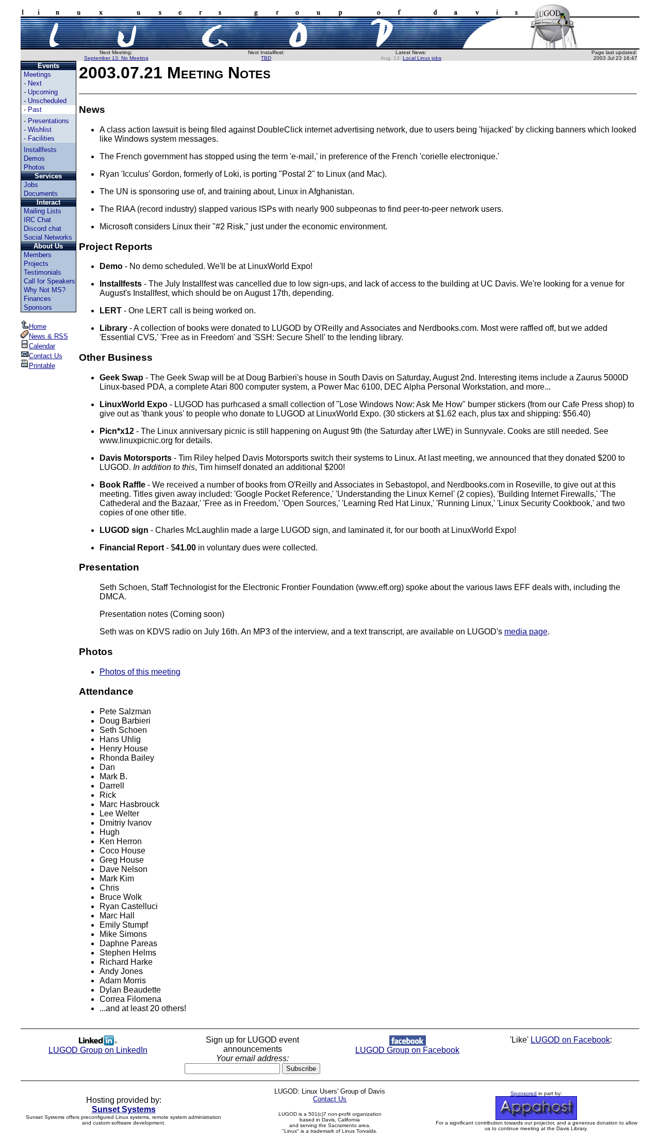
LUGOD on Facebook (570, 1039)
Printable (42, 366)
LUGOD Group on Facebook (407, 1050)
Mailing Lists (42, 211)
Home (37, 326)
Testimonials (42, 272)
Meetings (37, 74)
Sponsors (38, 307)
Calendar (42, 346)
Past (35, 109)
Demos (34, 158)
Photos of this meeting (140, 671)
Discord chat (42, 228)
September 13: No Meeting (116, 58)
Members (38, 255)
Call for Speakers (49, 281)
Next (35, 83)
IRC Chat (37, 220)
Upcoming (43, 92)
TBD (266, 58)
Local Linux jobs (422, 58)
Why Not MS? (44, 290)
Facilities (41, 138)
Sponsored (523, 1093)
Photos (34, 167)
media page (526, 631)
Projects (36, 263)
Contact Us (45, 356)
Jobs (31, 185)
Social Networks (48, 237)
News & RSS (48, 336)
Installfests (40, 150)
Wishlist (40, 129)
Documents (41, 193)
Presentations (48, 121)
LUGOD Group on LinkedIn (97, 1050)
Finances (37, 299)
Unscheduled (47, 101)
